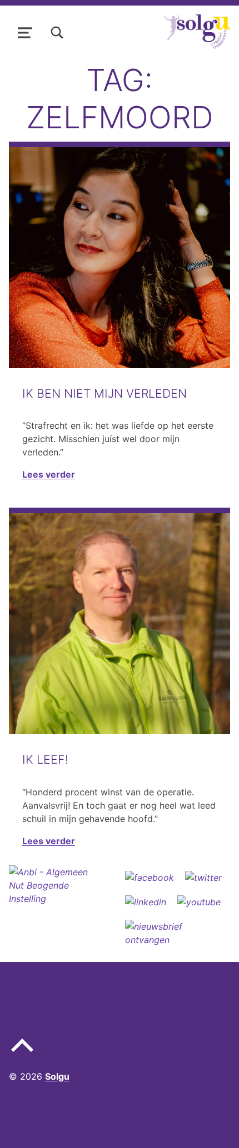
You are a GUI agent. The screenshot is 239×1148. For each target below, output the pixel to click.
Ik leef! (45, 759)
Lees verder (48, 474)
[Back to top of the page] (22, 1054)
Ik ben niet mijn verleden (104, 393)
